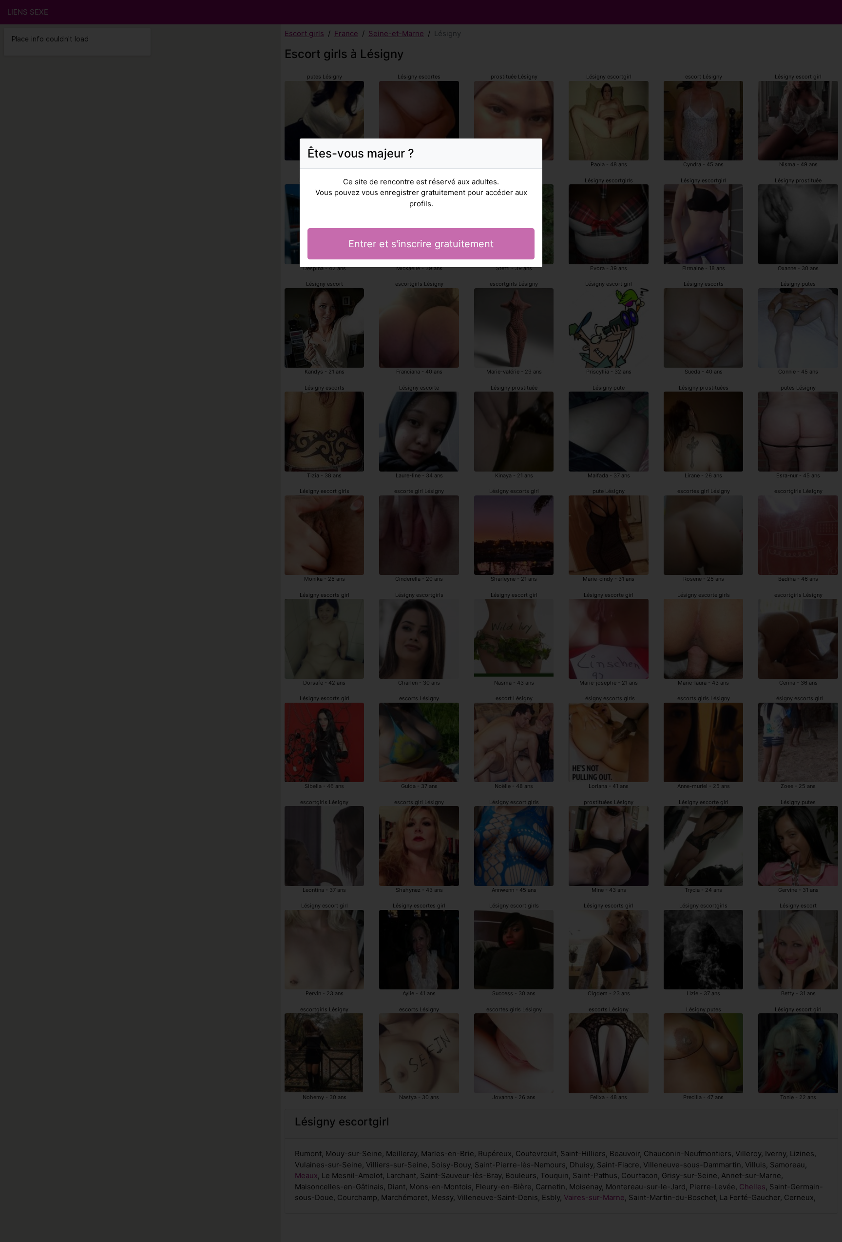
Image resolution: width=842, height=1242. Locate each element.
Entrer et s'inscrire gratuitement (421, 244)
